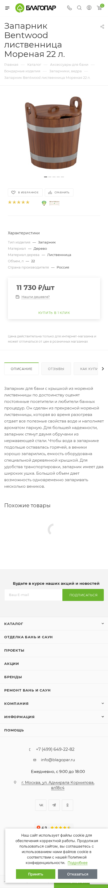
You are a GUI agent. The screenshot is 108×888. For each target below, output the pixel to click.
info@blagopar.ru (58, 759)
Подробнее (78, 862)
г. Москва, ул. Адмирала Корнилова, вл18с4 (57, 785)
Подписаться (83, 595)
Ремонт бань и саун (27, 690)
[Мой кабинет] (89, 8)
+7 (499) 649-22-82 (55, 749)
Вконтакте (40, 805)
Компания (16, 703)
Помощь (14, 730)
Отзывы (56, 369)
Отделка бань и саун (28, 637)
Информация (19, 717)
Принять (35, 874)
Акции (11, 663)
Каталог (13, 624)
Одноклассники (67, 805)
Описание (21, 369)
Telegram (54, 805)
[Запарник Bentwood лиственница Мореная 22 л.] (54, 133)
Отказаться (77, 874)
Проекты (14, 650)
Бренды (13, 677)
